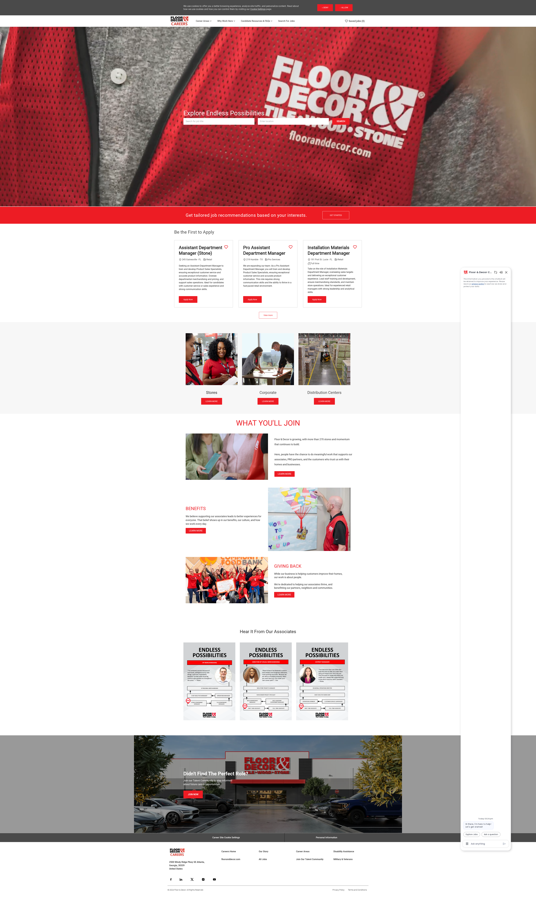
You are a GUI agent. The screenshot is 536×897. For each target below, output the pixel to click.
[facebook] (171, 879)
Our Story (263, 851)
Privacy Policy (338, 890)
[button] (341, 121)
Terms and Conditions (357, 890)
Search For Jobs (286, 21)
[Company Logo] (181, 21)
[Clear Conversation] (496, 272)
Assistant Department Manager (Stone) (200, 250)
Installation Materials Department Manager (329, 250)
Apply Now (188, 299)
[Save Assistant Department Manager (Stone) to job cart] (226, 247)
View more (268, 315)
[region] (486, 557)
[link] (284, 474)
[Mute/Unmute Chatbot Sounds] (501, 272)
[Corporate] (268, 369)
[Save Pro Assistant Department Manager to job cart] (290, 247)
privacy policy (478, 284)
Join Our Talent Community (309, 859)
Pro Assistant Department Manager (264, 250)
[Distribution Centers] (324, 369)
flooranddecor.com (230, 859)
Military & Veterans (343, 859)
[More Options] (467, 843)
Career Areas (302, 851)
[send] (504, 844)
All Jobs (263, 859)
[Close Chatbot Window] (506, 272)
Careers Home (228, 851)
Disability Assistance (343, 851)
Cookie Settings (258, 9)
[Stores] (212, 369)
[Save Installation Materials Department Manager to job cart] (355, 247)
